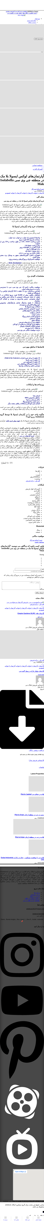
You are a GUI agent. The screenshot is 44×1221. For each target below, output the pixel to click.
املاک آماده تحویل (31, 20)
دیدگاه (42, 589)
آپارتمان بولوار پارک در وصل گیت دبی (31, 671)
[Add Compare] (42, 167)
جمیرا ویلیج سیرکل (37, 189)
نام (43, 569)
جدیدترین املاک (32, 22)
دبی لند (40, 617)
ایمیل (42, 571)
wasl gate (41, 674)
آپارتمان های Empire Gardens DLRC (31, 613)
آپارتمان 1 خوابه (39, 193)
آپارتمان (41, 608)
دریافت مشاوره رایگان (32, 898)
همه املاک (37, 19)
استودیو (7, 193)
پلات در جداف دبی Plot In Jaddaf (32, 794)
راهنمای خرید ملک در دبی (31, 900)
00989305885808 (38, 914)
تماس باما (40, 905)
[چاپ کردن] (43, 171)
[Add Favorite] (43, 167)
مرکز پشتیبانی (35, 895)
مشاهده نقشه (39, 542)
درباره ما (37, 893)
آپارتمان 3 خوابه (16, 193)
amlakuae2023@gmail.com (35, 909)
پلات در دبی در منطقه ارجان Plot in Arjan (29, 837)
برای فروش (30, 481)
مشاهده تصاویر (37, 165)
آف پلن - (37, 481)
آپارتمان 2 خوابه (27, 193)
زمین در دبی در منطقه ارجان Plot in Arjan (29, 815)
